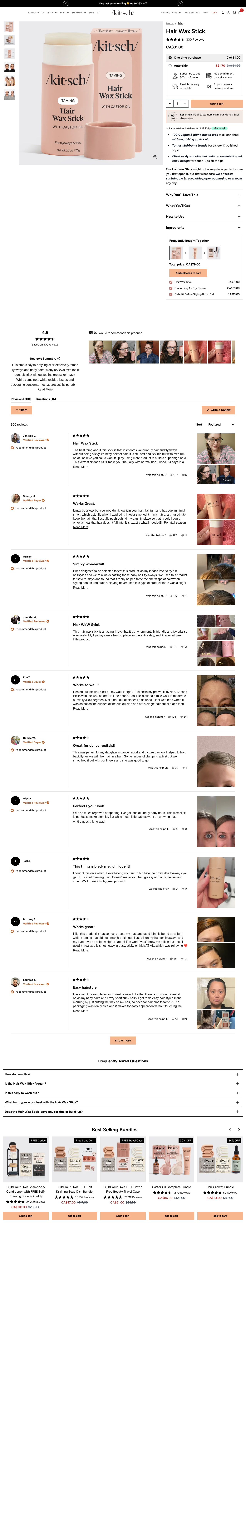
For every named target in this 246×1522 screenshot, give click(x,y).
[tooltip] (58, 358)
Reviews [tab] (21, 400)
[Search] (223, 12)
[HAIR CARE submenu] (42, 13)
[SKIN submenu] (68, 13)
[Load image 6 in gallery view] (9, 94)
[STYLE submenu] (56, 13)
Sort (199, 424)
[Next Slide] (232, 352)
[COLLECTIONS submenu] (180, 13)
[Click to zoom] (155, 157)
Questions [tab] (46, 400)
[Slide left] (65, 3)
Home (170, 23)
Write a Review (222, 411)
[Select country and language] (234, 12)
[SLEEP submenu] (98, 13)
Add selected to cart (188, 273)
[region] (123, 3)
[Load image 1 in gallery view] (9, 26)
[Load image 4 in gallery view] (9, 67)
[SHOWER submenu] (85, 13)
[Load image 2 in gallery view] (9, 40)
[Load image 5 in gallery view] (9, 80)
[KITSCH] (123, 12)
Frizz (180, 23)
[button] (185, 39)
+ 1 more (226, 480)
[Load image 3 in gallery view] (9, 53)
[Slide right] (180, 3)
